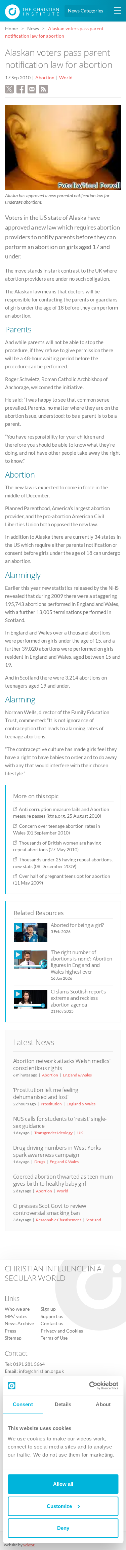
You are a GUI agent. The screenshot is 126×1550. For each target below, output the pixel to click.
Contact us (52, 1323)
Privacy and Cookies (62, 1331)
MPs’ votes (16, 1316)
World (66, 77)
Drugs (39, 1161)
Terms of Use (54, 1338)
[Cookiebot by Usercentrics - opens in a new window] (89, 1385)
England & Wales (77, 1074)
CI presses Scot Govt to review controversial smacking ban (49, 1209)
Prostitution (51, 1103)
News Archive (19, 1323)
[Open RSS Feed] (43, 88)
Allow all (63, 1484)
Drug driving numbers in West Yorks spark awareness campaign (57, 1151)
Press (10, 1331)
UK (80, 1132)
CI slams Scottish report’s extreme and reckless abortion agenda (78, 998)
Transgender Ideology (53, 1132)
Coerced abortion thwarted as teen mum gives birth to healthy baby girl (63, 1180)
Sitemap (13, 1338)
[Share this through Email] (32, 88)
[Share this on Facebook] (20, 88)
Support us (52, 1316)
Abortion (44, 77)
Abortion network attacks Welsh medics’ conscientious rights (62, 1064)
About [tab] (103, 1404)
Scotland (93, 1219)
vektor (29, 1544)
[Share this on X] (9, 88)
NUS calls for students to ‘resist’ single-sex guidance (60, 1122)
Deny (63, 1528)
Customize (59, 1506)
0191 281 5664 (29, 1364)
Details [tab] (63, 1404)
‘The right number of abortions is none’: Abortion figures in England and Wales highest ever (82, 962)
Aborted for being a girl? (77, 925)
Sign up (48, 1309)
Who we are (17, 1309)
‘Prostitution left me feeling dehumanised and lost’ (46, 1093)
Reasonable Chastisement (58, 1219)
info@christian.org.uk (41, 1371)
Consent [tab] (23, 1404)
